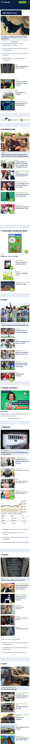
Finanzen (6, 427)
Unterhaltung (8, 129)
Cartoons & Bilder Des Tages (14, 231)
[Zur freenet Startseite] (5, 1)
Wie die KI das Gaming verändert (11, 639)
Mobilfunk (22, 2)
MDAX (3, 521)
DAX (2, 518)
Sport (4, 300)
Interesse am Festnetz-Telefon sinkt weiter (14, 652)
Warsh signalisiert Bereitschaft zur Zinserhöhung (16, 542)
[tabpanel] (15, 28)
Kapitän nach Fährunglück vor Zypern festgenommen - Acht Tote (13, 44)
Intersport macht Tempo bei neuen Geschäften (15, 529)
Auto (4, 664)
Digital (5, 555)
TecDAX (3, 523)
